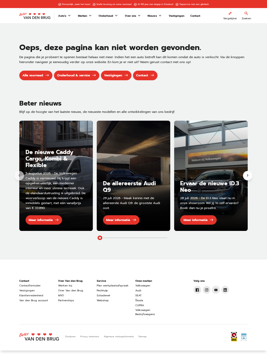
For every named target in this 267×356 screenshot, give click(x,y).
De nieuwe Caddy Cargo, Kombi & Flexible (49, 158)
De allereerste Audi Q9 (129, 187)
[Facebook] (197, 290)
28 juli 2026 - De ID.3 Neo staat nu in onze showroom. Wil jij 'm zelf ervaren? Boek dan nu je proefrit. (209, 203)
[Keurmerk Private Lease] (244, 336)
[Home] (34, 16)
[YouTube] (216, 290)
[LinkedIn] (225, 290)
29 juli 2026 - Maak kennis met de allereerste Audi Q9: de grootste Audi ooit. (131, 203)
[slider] (100, 238)
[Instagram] (207, 290)
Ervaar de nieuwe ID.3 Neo (209, 187)
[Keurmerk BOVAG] (234, 336)
